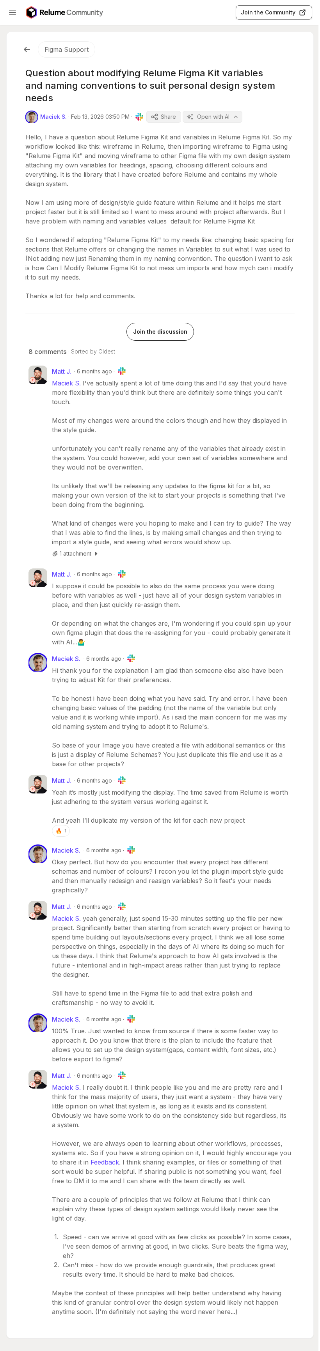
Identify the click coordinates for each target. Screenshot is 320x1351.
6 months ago (94, 371)
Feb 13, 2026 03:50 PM (100, 116)
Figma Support (66, 49)
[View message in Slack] (139, 116)
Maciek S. (66, 383)
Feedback (105, 1162)
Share (168, 116)
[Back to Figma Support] (27, 49)
